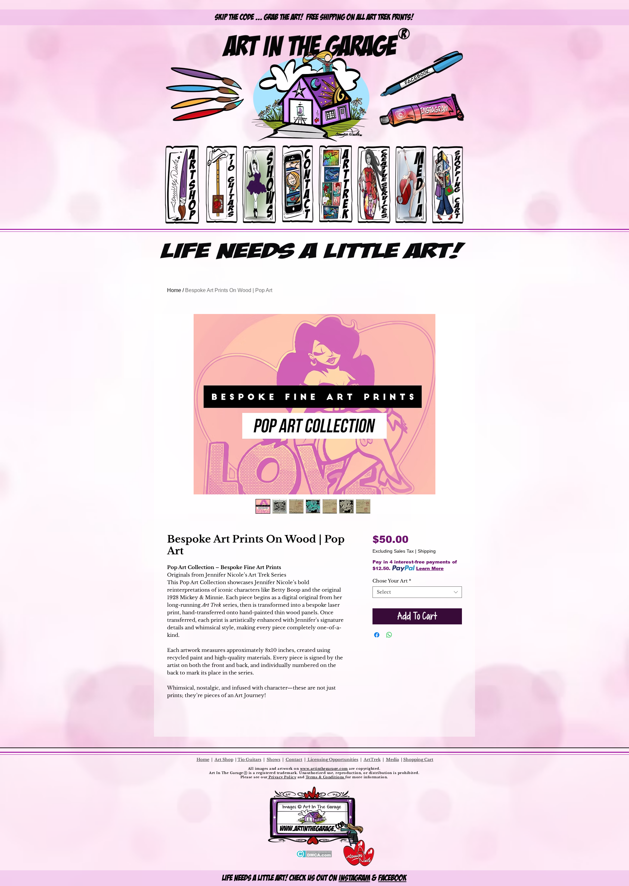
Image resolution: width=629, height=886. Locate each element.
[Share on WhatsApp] (389, 635)
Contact (294, 759)
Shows (273, 759)
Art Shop (224, 759)
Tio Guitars (249, 759)
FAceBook (392, 877)
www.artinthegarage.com (324, 768)
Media (392, 759)
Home (174, 290)
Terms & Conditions (326, 777)
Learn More (430, 568)
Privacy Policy (282, 777)
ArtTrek (372, 759)
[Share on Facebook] (377, 635)
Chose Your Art (391, 581)
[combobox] (417, 592)
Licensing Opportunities (332, 759)
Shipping (427, 551)
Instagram (354, 877)
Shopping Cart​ (418, 759)
